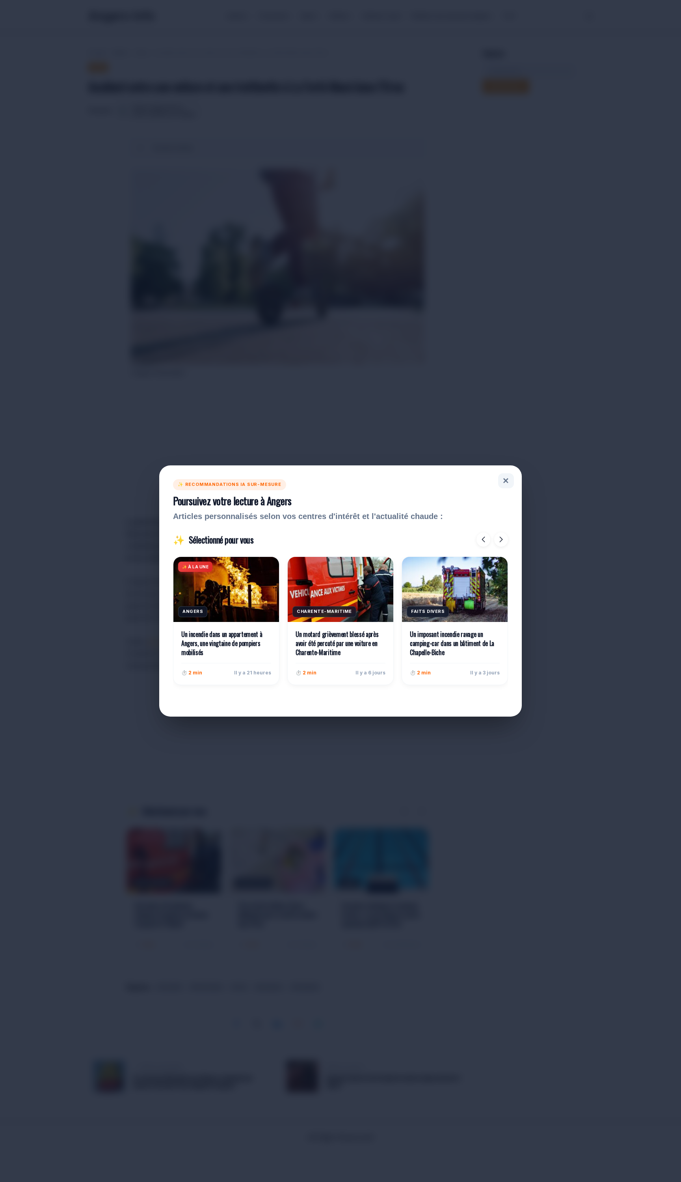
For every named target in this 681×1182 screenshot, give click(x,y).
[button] (483, 539)
